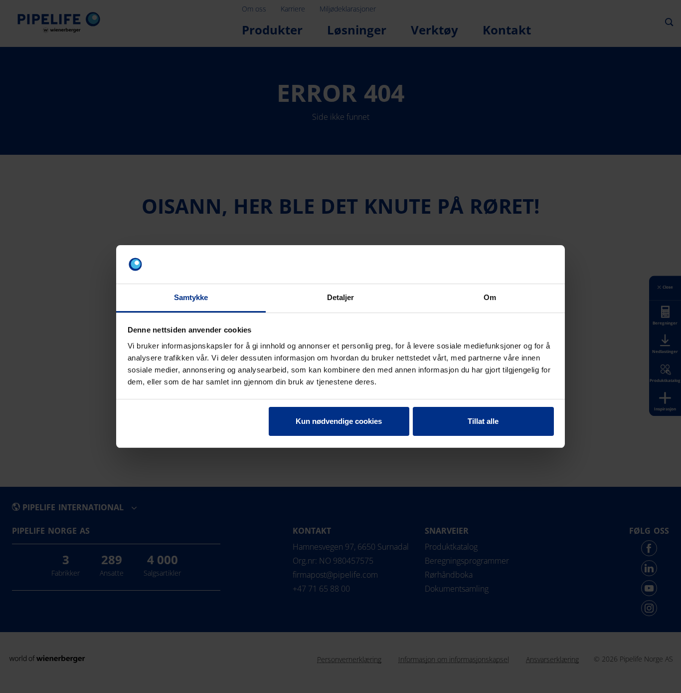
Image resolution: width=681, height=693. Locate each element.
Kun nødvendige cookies (339, 421)
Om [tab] (490, 297)
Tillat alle (483, 421)
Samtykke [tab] (191, 297)
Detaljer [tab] (340, 297)
